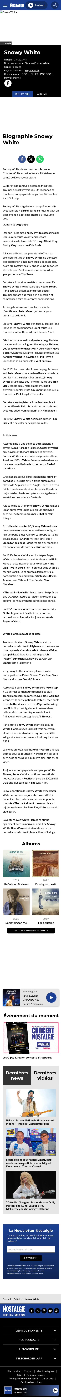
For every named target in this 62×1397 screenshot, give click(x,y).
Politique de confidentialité (23, 1378)
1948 (24, 59)
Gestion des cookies (31, 1382)
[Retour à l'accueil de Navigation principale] (17, 5)
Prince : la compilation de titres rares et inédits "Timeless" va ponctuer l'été (30, 1122)
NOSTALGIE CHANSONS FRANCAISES (31, 998)
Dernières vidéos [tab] (45, 1075)
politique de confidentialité (32, 1273)
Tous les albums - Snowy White (31, 930)
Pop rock (46, 74)
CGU (19, 1374)
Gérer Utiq (47, 1378)
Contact (28, 1371)
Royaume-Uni (32, 70)
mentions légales (13, 1273)
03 (19, 59)
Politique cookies (36, 1374)
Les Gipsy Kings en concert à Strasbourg (27, 1057)
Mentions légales (46, 1371)
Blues (34, 74)
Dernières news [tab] (17, 1075)
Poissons (16, 66)
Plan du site (13, 1371)
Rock (25, 74)
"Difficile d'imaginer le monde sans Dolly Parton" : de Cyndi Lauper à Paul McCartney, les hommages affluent (30, 1205)
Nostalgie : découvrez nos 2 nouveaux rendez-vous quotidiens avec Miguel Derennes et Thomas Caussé (29, 1163)
